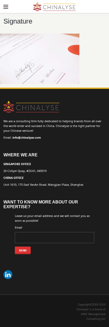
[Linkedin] (8, 279)
